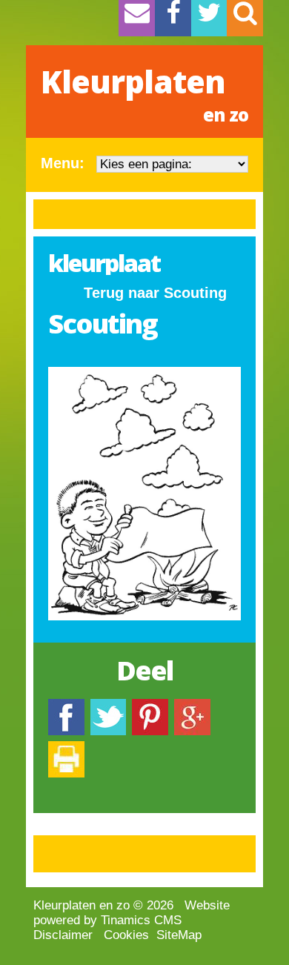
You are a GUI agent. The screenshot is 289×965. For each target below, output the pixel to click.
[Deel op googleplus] (192, 706)
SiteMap (179, 935)
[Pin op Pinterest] (150, 706)
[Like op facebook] (66, 706)
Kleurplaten (144, 93)
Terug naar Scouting (155, 293)
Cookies (126, 935)
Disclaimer (63, 935)
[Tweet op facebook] (108, 706)
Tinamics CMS (141, 920)
